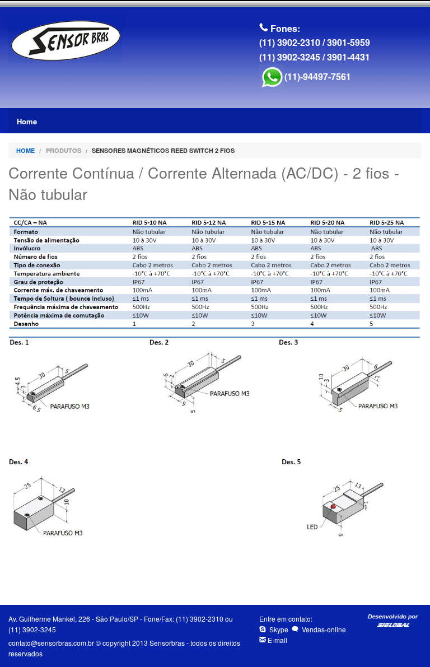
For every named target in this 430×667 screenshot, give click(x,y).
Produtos (63, 150)
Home (27, 121)
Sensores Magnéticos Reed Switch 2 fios (163, 150)
